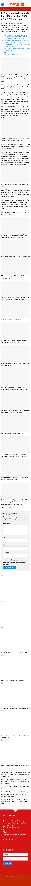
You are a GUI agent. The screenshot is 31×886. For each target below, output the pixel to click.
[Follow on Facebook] (4, 840)
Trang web (6, 552)
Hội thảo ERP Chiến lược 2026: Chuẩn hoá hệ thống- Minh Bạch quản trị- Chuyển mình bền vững (14, 801)
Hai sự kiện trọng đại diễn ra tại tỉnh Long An (12, 680)
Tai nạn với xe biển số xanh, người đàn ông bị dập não (15, 708)
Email (5, 545)
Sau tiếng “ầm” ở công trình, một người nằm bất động (15, 653)
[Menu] (2, 4)
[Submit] (28, 9)
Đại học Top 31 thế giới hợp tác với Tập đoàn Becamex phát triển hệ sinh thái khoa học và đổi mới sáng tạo (15, 781)
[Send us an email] (22, 0)
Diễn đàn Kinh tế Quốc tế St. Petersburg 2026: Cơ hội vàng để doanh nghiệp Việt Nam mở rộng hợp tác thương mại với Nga (17, 36)
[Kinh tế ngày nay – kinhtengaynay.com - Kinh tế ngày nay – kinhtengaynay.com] (17, 4)
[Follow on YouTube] (13, 840)
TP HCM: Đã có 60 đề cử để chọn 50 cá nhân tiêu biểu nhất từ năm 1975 (17, 45)
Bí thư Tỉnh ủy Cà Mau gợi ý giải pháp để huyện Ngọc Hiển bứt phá (15, 53)
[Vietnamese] (19, 0)
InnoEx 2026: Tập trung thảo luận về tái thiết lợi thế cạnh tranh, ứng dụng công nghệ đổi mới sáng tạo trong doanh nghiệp (15, 794)
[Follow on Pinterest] (24, 0)
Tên (4, 537)
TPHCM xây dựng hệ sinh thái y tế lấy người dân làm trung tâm (15, 788)
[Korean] (17, 0)
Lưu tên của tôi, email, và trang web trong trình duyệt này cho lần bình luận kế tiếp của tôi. (15, 562)
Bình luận (6, 523)
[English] (15, 0)
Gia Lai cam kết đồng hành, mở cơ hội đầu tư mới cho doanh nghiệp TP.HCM (16, 41)
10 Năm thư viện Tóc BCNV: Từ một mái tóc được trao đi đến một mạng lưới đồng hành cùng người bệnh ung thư (15, 774)
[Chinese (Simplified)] (14, 0)
